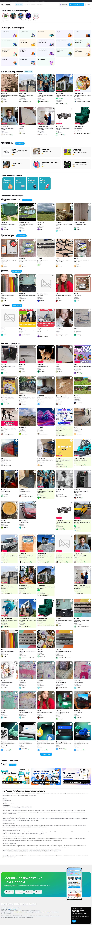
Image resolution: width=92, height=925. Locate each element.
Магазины (21, 1)
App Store (19, 892)
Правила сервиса (16, 915)
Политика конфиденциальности (28, 915)
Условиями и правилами (47, 912)
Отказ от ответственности (6, 915)
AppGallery (29, 892)
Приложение (34, 1)
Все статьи (12, 764)
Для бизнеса (27, 1)
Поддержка (43, 1)
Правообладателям (9, 917)
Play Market (9, 892)
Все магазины (20, 143)
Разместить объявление (76, 4)
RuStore (38, 892)
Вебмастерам (32, 904)
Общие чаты (11, 904)
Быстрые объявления (13, 1)
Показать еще (46, 754)
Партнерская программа (19, 917)
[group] (8, 183)
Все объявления (4, 1)
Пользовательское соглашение (42, 915)
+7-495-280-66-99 (12, 909)
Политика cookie (29, 917)
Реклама (18, 904)
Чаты (39, 1)
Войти (88, 4)
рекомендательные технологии (19, 912)
